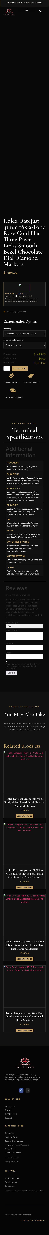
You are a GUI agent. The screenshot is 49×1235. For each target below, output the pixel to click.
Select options (24, 816)
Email (9, 653)
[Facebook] (21, 1090)
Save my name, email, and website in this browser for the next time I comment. (23, 666)
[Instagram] (28, 1090)
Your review (12, 630)
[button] (26, 10)
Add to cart (19, 368)
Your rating (12, 623)
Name (9, 644)
